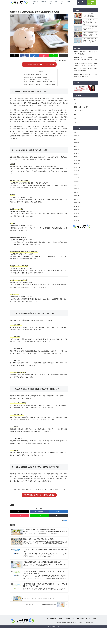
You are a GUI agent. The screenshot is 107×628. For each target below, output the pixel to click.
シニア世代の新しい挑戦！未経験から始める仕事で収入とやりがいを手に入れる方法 (85, 64)
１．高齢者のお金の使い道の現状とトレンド (35, 75)
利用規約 (64, 622)
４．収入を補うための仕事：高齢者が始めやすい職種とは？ (39, 82)
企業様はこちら (70, 2)
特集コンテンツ (53, 2)
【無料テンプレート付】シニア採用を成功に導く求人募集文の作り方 (85, 70)
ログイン (83, 2)
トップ (46, 619)
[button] (63, 55)
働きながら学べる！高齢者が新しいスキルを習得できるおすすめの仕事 (85, 75)
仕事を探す (35, 2)
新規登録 (92, 2)
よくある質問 (87, 622)
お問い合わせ (80, 622)
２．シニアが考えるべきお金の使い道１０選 (35, 77)
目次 (37, 71)
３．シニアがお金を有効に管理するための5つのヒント (38, 79)
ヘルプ (62, 2)
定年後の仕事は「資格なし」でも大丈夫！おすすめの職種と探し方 (85, 53)
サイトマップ (93, 622)
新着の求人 (43, 2)
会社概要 (59, 622)
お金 (12, 504)
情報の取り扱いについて (72, 622)
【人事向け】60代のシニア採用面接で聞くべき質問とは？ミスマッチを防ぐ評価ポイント (85, 58)
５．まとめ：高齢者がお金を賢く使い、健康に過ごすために (39, 84)
